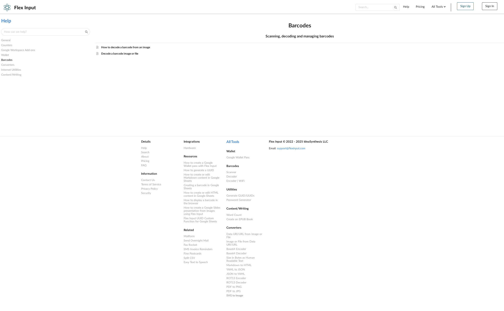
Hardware (190, 148)
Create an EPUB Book (239, 219)
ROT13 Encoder (236, 278)
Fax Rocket (190, 245)
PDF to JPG (233, 291)
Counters (6, 45)
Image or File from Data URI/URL (240, 243)
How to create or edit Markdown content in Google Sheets (201, 177)
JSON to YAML (235, 274)
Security (146, 193)
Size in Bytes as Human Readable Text (240, 259)
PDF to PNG (234, 287)
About (145, 156)
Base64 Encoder (236, 249)
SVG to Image (234, 295)
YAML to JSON (235, 269)
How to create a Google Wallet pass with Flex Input (200, 164)
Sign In (489, 6)
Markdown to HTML (238, 265)
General (5, 40)
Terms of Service (151, 184)
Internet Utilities (11, 70)
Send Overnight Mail (196, 240)
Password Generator (238, 200)
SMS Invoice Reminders (198, 249)
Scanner (231, 172)
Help (406, 6)
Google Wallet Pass (237, 157)
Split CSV (189, 258)
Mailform (189, 236)
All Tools (232, 142)
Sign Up (465, 6)
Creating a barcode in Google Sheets (201, 187)
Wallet (5, 55)
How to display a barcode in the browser (201, 202)
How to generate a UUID (199, 170)
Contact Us (148, 180)
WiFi (242, 181)
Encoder (231, 181)
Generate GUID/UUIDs (240, 195)
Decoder (231, 176)
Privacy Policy (149, 189)
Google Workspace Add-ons (18, 50)
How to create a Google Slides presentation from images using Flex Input (202, 210)
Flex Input (25, 8)
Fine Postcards (192, 253)
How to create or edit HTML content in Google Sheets (201, 194)
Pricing (420, 6)
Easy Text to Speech (196, 262)
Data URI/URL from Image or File (244, 236)
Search (145, 152)
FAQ (143, 165)
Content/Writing (11, 74)
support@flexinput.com (291, 148)
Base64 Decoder (236, 253)
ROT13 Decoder (236, 282)
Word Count (234, 215)
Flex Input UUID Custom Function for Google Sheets (200, 220)
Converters (7, 65)
